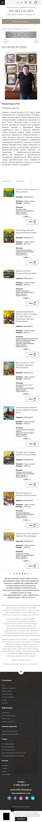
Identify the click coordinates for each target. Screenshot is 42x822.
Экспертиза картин (8, 747)
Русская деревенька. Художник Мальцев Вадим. (26, 494)
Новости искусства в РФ (9, 731)
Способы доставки (8, 697)
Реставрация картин (8, 744)
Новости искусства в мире (10, 734)
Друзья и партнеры (8, 721)
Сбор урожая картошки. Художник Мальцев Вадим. (26, 231)
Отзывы (4, 700)
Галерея (10, 28)
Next (36, 41)
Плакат (4, 771)
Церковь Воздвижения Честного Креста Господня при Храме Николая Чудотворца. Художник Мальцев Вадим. (26, 316)
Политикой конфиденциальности (31, 816)
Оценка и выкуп (7, 691)
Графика (4, 768)
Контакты (5, 703)
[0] (37, 0)
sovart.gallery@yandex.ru (21, 789)
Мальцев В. (28, 197)
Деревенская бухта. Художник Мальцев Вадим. (26, 272)
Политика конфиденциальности (21, 806)
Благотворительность (9, 716)
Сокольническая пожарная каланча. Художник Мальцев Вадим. (27, 409)
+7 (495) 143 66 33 (21, 785)
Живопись (5, 765)
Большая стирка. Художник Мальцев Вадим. (26, 190)
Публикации (6, 713)
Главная (4, 28)
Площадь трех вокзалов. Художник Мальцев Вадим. (26, 453)
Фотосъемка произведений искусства (14, 753)
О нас (3, 685)
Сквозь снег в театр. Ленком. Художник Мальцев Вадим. (27, 534)
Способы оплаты (7, 694)
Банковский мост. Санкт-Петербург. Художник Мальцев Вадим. (25, 365)
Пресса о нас (6, 718)
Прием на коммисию (8, 688)
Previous (6, 41)
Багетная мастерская (8, 750)
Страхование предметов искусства (13, 756)
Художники (16, 28)
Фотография (6, 774)
